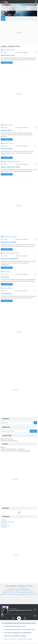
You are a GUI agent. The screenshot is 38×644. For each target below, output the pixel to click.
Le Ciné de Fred (19, 7)
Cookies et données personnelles (17, 594)
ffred (13, 451)
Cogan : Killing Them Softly (10, 167)
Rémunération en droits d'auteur (26, 592)
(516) (3, 523)
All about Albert (6, 130)
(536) (7, 522)
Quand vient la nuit (8, 55)
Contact (31, 591)
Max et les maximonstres (10, 259)
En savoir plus (7, 62)
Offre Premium (3, 594)
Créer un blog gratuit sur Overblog (11, 591)
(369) (3, 527)
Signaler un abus (7, 592)
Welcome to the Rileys (8, 242)
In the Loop (5, 277)
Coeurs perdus (6, 293)
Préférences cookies (32, 594)
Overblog (30, 586)
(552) (3, 520)
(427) (5, 525)
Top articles (25, 591)
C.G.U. (14, 592)
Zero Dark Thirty (6, 149)
